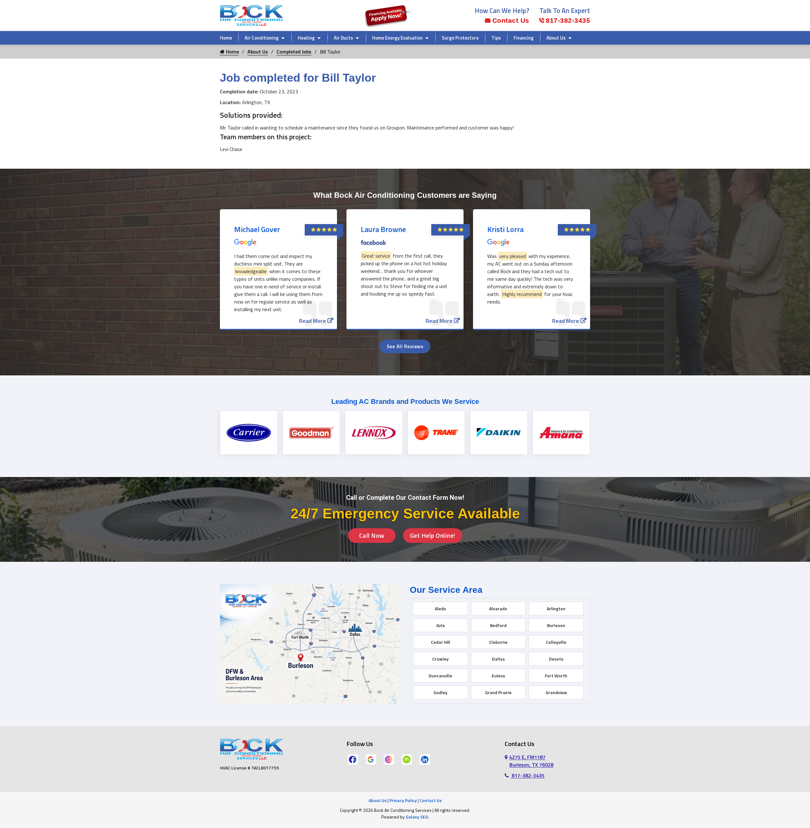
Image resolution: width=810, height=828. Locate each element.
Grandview (556, 692)
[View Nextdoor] (407, 759)
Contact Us (510, 20)
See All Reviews (405, 346)
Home (226, 37)
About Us (556, 37)
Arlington (556, 608)
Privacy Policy (403, 800)
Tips (496, 37)
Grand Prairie (498, 692)
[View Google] (370, 759)
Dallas (498, 659)
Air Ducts (343, 37)
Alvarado (498, 608)
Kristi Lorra (505, 229)
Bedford (498, 625)
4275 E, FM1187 (531, 760)
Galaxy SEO (417, 816)
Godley (440, 692)
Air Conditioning (262, 37)
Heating (306, 37)
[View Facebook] (352, 759)
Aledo (440, 608)
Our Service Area (446, 590)
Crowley (440, 659)
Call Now (371, 535)
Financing (524, 37)
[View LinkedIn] (425, 759)
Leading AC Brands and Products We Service (405, 401)
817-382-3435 (568, 20)
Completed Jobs (294, 51)
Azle (440, 625)
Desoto (556, 659)
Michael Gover (257, 229)
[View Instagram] (389, 759)
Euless (498, 675)
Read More (312, 321)
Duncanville (440, 675)
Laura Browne (383, 229)
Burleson (556, 625)
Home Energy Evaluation (397, 37)
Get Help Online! (432, 535)
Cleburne (498, 642)
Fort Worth (556, 675)
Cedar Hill (440, 642)
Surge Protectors (460, 37)
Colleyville (556, 642)
